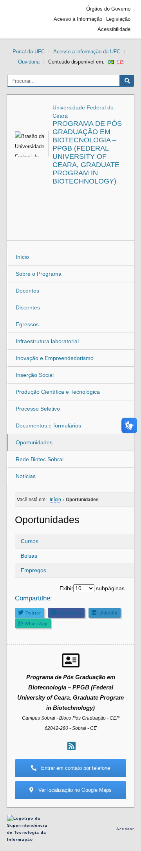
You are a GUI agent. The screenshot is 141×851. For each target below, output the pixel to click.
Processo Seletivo (38, 408)
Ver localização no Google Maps (74, 790)
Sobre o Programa (38, 274)
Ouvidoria (29, 62)
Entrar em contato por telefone (75, 768)
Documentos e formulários (48, 425)
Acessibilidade (114, 29)
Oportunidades (34, 442)
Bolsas (29, 556)
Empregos (33, 570)
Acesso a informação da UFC (86, 52)
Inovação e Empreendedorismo (55, 358)
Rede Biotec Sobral (39, 459)
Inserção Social (35, 375)
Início (22, 257)
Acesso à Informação (78, 19)
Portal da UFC (29, 52)
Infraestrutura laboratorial (47, 341)
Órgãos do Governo (108, 9)
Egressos (27, 324)
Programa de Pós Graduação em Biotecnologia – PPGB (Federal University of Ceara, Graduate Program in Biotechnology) (87, 152)
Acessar (125, 829)
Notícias (26, 476)
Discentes (28, 307)
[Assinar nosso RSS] (71, 746)
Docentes (27, 290)
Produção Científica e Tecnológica (58, 392)
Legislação (118, 19)
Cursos (29, 541)
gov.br (25, 19)
